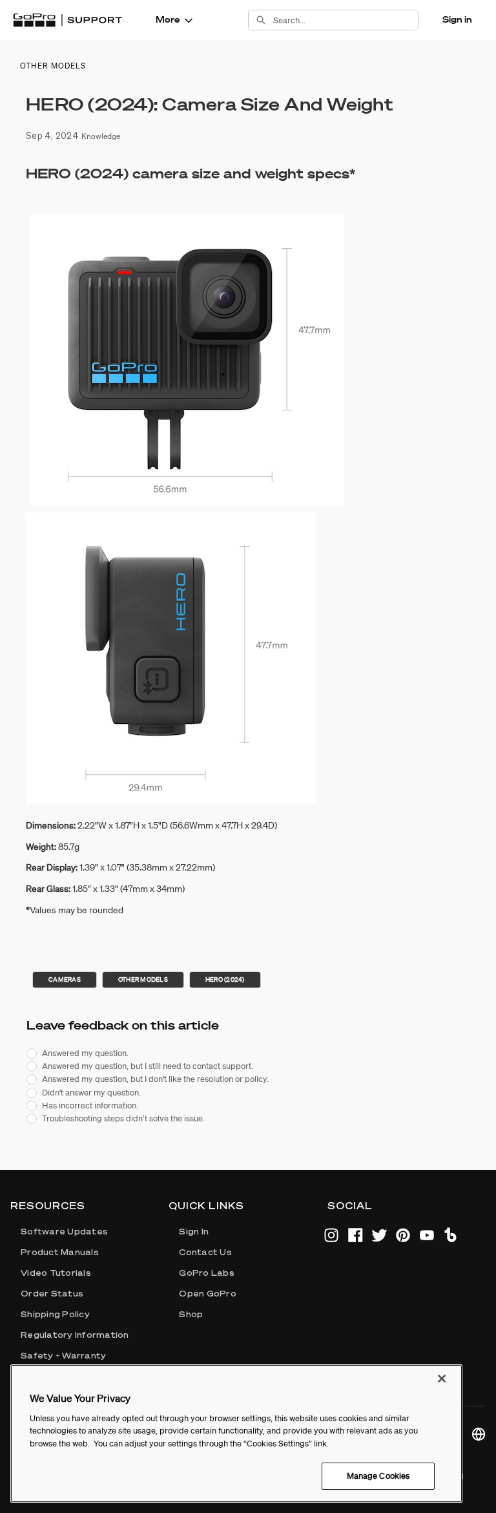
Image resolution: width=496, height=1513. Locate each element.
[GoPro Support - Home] (67, 20)
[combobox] (345, 20)
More (168, 19)
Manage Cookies (378, 1475)
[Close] (442, 1378)
